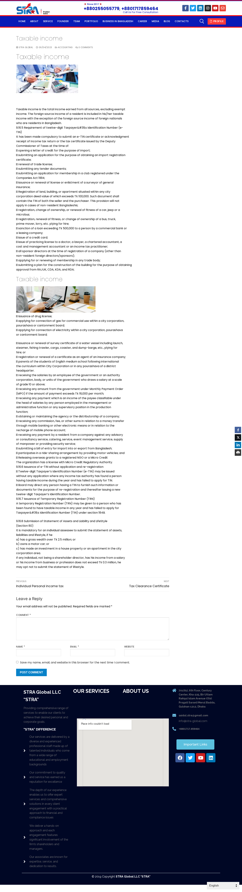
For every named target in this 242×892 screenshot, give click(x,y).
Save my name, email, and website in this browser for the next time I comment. (75, 662)
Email (74, 646)
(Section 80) (24, 526)
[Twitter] (193, 8)
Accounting (65, 47)
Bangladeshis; (68, 205)
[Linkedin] (200, 8)
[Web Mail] (223, 8)
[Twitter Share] (238, 437)
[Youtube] (215, 8)
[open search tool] (202, 21)
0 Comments (85, 47)
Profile (218, 21)
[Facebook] (185, 8)
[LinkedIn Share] (238, 445)
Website (129, 646)
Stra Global (25, 47)
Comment (23, 615)
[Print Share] (238, 452)
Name (20, 646)
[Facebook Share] (238, 430)
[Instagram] (208, 8)
